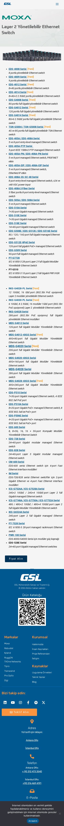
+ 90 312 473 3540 (32, 771)
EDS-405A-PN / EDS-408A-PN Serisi (28, 153)
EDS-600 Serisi (17, 427)
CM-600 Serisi (16, 461)
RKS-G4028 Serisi (18, 311)
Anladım (33, 821)
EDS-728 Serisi (17, 438)
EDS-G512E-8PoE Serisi (22, 242)
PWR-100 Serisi (17, 535)
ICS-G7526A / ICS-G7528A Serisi (26, 488)
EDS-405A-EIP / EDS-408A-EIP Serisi (29, 165)
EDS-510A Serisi (18, 207)
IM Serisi (13, 473)
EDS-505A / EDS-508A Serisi (24, 200)
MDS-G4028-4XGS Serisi (22, 381)
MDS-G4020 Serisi (20, 346)
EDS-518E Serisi (17, 223)
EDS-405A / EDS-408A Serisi (24, 138)
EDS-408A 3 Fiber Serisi (22, 188)
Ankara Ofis (32, 740)
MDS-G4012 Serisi (19, 323)
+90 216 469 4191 (32, 783)
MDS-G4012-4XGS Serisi (22, 334)
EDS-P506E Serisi (18, 415)
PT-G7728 (14, 258)
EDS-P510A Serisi (18, 404)
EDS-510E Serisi (17, 215)
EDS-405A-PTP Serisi (21, 146)
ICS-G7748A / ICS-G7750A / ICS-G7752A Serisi (34, 500)
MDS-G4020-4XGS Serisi (22, 358)
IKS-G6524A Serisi (19, 512)
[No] (59, 813)
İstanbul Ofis (32, 748)
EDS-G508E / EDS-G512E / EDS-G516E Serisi (33, 231)
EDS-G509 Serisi (18, 250)
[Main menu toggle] (57, 4)
